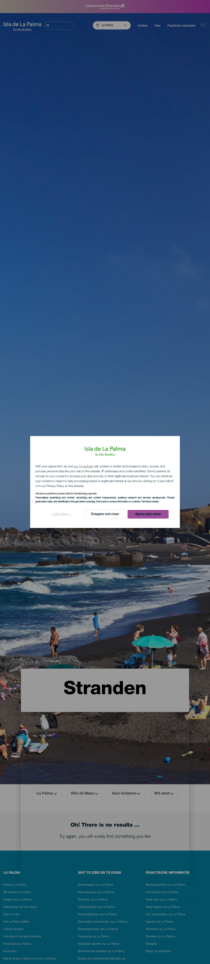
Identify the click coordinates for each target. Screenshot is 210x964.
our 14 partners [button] (83, 466)
